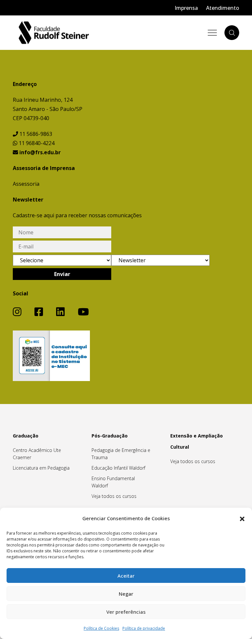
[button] (242, 518)
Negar (126, 593)
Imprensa (186, 7)
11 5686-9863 (35, 134)
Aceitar (126, 575)
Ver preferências (126, 611)
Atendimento (222, 7)
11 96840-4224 (35, 143)
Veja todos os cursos (114, 496)
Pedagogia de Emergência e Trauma (121, 453)
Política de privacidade (143, 628)
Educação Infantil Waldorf (118, 468)
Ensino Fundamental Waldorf (113, 482)
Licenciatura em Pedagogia (41, 468)
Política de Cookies (101, 628)
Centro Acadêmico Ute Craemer (37, 453)
